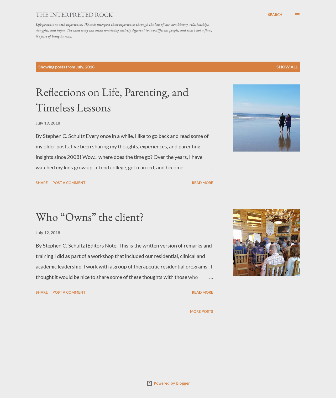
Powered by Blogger (171, 383)
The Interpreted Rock (74, 14)
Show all (287, 66)
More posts (201, 311)
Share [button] (42, 182)
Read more (202, 182)
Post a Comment (68, 182)
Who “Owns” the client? (90, 216)
